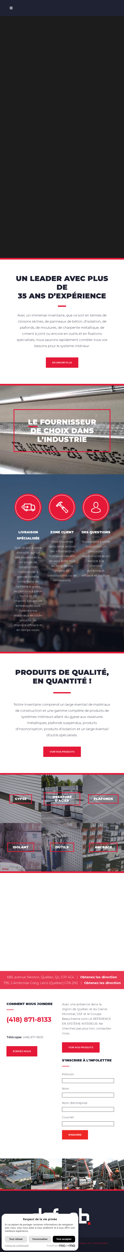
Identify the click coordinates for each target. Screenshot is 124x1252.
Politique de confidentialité (92, 1243)
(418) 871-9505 (33, 1037)
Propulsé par (52, 1245)
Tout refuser (16, 1239)
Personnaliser (40, 1239)
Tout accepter (64, 1239)
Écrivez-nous (22, 1051)
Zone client (62, 532)
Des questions (96, 532)
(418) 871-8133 (28, 1019)
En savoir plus (62, 362)
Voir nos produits (62, 751)
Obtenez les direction (98, 977)
